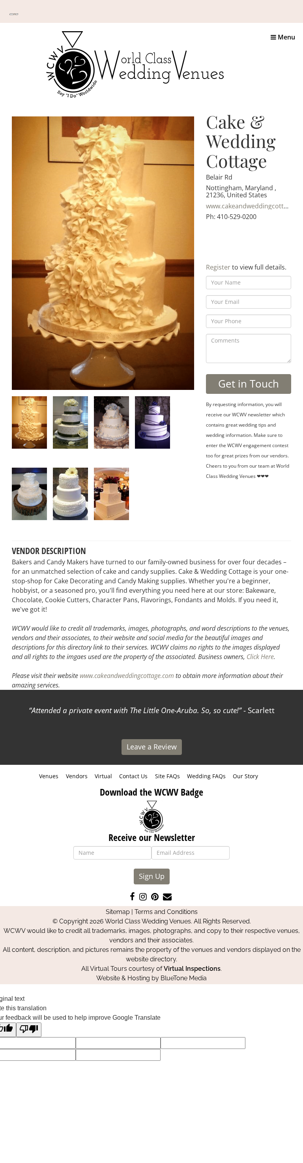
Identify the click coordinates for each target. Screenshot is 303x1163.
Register (218, 267)
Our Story (245, 776)
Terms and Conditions (166, 912)
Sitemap (118, 912)
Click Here (260, 656)
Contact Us (133, 776)
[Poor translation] (28, 1030)
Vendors (77, 776)
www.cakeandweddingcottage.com (127, 675)
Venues (48, 776)
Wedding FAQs (206, 776)
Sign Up (152, 876)
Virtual (103, 776)
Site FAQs (167, 776)
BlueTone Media (184, 978)
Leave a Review (152, 746)
